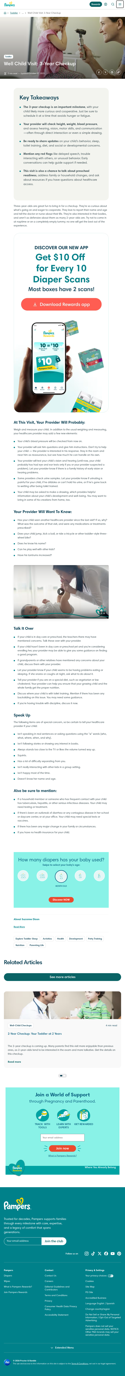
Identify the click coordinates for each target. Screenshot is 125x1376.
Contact (49, 1270)
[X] (105, 72)
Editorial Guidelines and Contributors (57, 1288)
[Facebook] (99, 72)
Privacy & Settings (94, 1270)
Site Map (90, 1287)
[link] (61, 323)
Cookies (89, 1281)
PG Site (89, 1292)
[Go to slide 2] (64, 1076)
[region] (61, 592)
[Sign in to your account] (105, 4)
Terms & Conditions (79, 1364)
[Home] (9, 4)
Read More (19, 927)
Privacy (48, 1301)
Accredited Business (95, 1298)
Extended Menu (64, 1348)
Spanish (110, 1304)
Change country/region (97, 1309)
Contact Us (50, 1276)
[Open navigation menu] (120, 4)
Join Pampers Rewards (15, 1292)
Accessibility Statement (56, 1315)
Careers (49, 1281)
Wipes (7, 1281)
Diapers (8, 1276)
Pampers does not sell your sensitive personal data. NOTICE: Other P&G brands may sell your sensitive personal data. (102, 1330)
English (100, 1304)
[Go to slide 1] (61, 1076)
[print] (112, 72)
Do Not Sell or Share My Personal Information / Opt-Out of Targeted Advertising (103, 1318)
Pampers (8, 1270)
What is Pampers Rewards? (62, 1156)
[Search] (112, 4)
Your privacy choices (96, 1276)
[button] (61, 591)
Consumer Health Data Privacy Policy (61, 1308)
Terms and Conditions (56, 1295)
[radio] (23, 878)
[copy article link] (118, 72)
